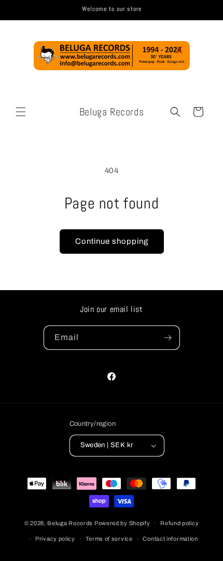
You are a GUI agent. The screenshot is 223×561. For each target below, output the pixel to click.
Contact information (170, 539)
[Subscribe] (168, 337)
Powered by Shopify (122, 522)
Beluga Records (70, 522)
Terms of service (109, 539)
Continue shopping (111, 241)
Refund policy (179, 523)
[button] (20, 111)
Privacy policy (55, 539)
